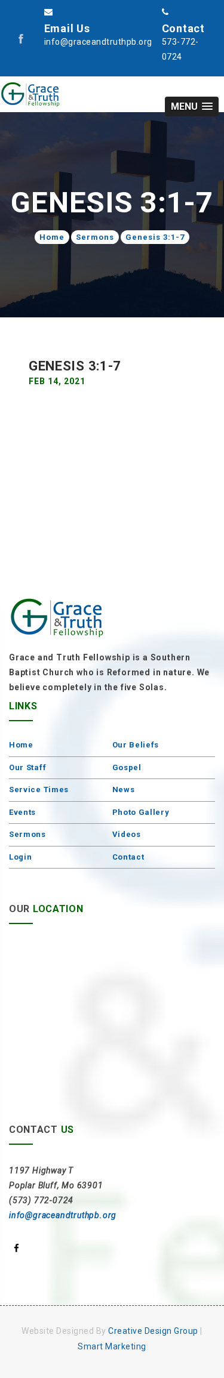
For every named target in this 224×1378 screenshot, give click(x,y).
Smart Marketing (112, 1346)
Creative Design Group (153, 1331)
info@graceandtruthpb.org (62, 1215)
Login (20, 856)
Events (22, 812)
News (123, 789)
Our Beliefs (135, 744)
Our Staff (27, 767)
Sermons (95, 237)
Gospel (127, 767)
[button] (192, 106)
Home (52, 237)
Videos (126, 834)
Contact (128, 856)
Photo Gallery (141, 812)
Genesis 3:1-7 (155, 237)
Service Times (39, 789)
